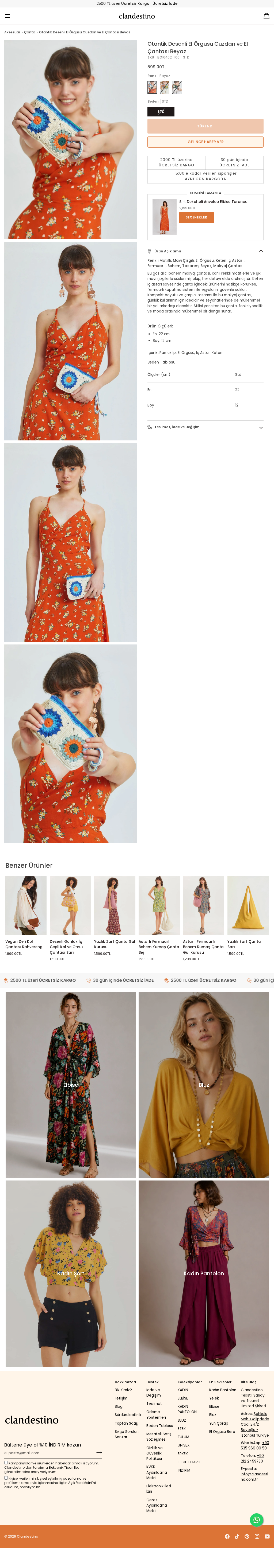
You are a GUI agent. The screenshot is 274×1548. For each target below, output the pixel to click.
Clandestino (27, 1536)
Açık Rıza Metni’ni (82, 1482)
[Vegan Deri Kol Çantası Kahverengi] (26, 905)
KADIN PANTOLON (187, 1409)
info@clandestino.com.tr (254, 1477)
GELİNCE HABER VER (206, 141)
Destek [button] (152, 1382)
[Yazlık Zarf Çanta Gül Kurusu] (114, 905)
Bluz (212, 1414)
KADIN (183, 1390)
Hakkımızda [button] (125, 1382)
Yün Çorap (218, 1423)
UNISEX (183, 1445)
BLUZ (182, 1420)
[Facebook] (227, 1536)
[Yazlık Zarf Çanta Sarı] (248, 905)
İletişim (121, 1398)
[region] (205, 169)
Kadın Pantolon (222, 1390)
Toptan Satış (126, 1423)
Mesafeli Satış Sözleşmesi (159, 1437)
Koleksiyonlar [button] (190, 1382)
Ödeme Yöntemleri (156, 1414)
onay (35, 1471)
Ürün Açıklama (167, 251)
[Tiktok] (237, 1536)
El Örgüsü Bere (222, 1431)
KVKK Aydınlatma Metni (156, 1472)
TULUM (183, 1437)
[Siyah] (177, 87)
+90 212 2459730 (252, 1458)
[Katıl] (97, 1452)
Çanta (29, 32)
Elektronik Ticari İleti (64, 1467)
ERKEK (183, 1453)
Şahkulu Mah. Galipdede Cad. (255, 1419)
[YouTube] (267, 1536)
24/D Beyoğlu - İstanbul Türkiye (255, 1430)
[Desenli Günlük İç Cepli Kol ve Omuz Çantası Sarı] (70, 905)
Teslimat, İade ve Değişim (177, 427)
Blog (119, 1406)
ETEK (182, 1428)
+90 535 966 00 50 (255, 1445)
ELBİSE (183, 1398)
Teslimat (154, 1403)
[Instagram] (257, 1536)
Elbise (214, 1406)
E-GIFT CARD (189, 1462)
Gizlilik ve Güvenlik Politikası (154, 1453)
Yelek (214, 1398)
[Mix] (164, 87)
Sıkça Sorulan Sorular (127, 1434)
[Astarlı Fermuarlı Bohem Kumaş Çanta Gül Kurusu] (203, 905)
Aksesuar (12, 32)
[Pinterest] (247, 1536)
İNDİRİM (184, 1470)
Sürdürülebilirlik (128, 1414)
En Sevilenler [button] (220, 1382)
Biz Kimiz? (123, 1390)
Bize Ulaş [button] (248, 1382)
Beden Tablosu (159, 1425)
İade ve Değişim (153, 1392)
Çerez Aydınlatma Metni (156, 1506)
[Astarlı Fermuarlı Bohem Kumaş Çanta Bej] (159, 905)
